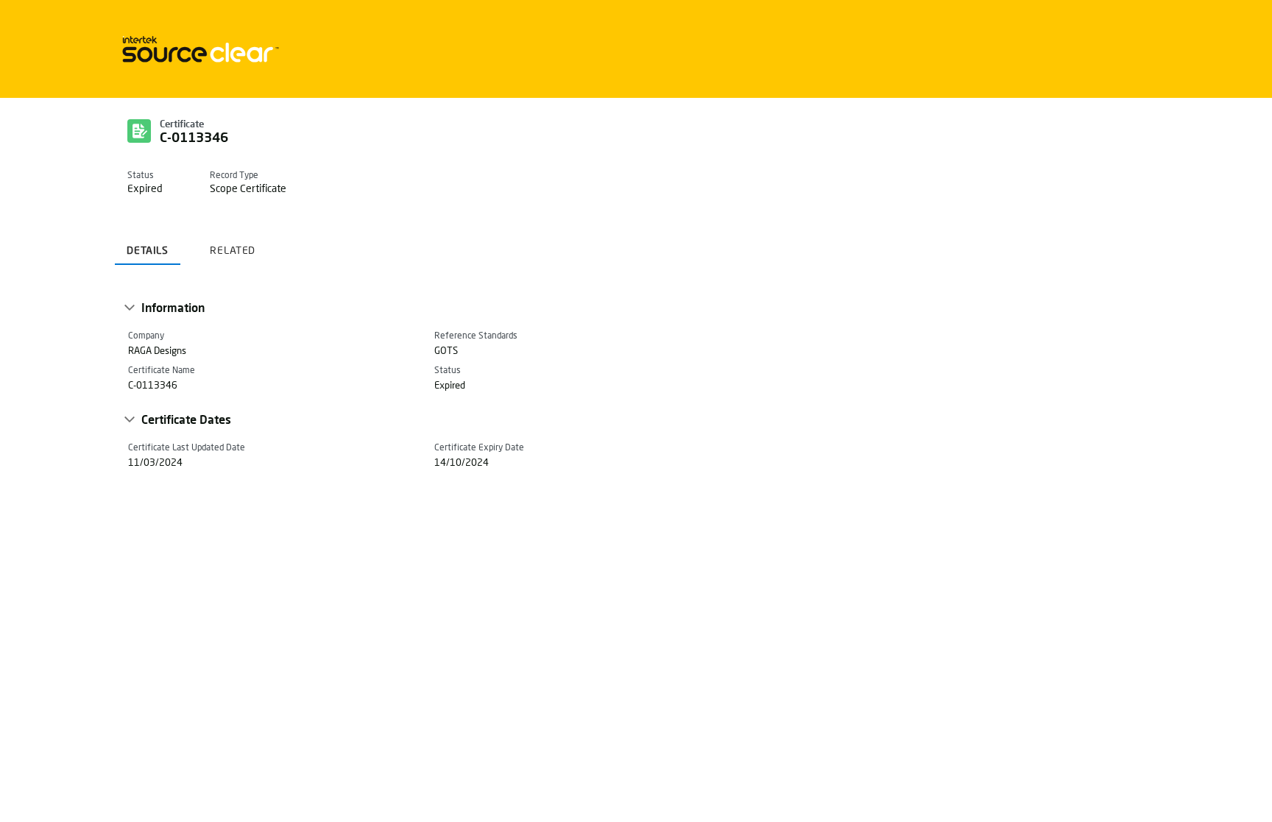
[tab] (147, 244)
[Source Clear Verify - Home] (198, 49)
